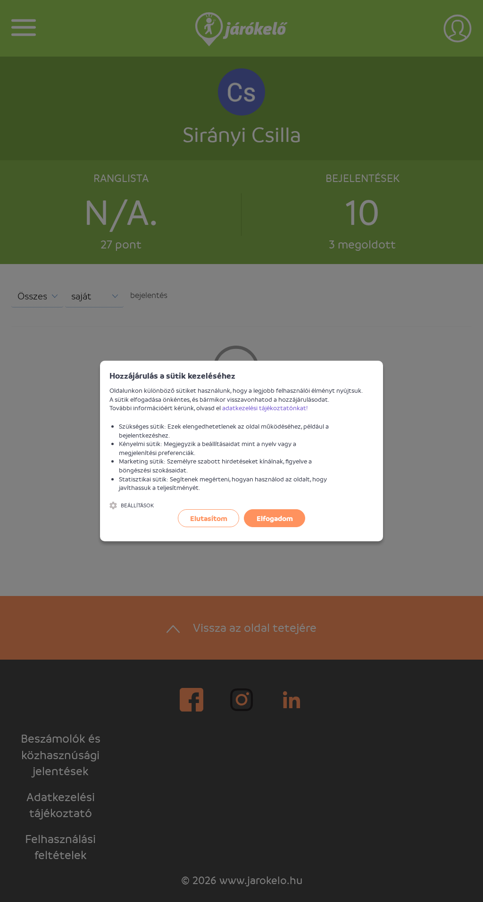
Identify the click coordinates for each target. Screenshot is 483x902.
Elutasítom (208, 518)
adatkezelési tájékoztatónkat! (265, 408)
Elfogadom (275, 518)
